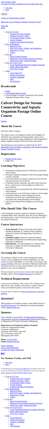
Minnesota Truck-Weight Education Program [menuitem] (26, 59)
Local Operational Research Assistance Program (27, 410)
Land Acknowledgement (10, 348)
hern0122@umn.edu (8, 305)
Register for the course (13, 159)
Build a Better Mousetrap (19, 412)
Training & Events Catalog (19, 381)
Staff (11, 424)
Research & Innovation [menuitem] (13, 63)
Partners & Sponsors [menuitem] (17, 75)
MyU (7, 10)
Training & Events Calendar (20, 379)
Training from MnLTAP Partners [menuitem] (22, 42)
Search (4, 14)
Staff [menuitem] (11, 79)
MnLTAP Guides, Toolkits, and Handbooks (25, 393)
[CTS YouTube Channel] (4, 354)
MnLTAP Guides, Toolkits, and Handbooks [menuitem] (25, 48)
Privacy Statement (6, 373)
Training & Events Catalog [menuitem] (19, 36)
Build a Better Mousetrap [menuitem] (19, 67)
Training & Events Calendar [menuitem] (20, 34)
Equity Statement (7, 346)
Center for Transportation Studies (13, 18)
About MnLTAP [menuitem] (16, 73)
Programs (8, 399)
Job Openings (15, 426)
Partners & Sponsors (17, 420)
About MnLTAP (16, 418)
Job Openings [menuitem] (15, 81)
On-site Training (16, 385)
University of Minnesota (22, 368)
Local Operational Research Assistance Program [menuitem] (27, 65)
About (7, 416)
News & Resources (12, 389)
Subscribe (4, 26)
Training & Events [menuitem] (12, 32)
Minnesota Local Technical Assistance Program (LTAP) (21, 22)
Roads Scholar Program (18, 401)
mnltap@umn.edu (25, 274)
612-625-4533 (12, 339)
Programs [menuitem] (8, 55)
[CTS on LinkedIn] (2, 354)
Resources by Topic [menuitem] (17, 50)
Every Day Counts (16, 414)
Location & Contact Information (12, 350)
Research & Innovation (13, 407)
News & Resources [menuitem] (12, 44)
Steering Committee (17, 422)
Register (4, 121)
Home (7, 91)
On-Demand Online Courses (15, 93)
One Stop (8, 8)
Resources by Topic (17, 395)
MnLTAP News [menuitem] (16, 46)
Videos (12, 397)
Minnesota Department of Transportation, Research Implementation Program (23, 318)
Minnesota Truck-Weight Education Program (26, 403)
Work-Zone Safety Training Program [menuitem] (23, 61)
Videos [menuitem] (12, 52)
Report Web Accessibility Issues (22, 373)
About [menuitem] (7, 71)
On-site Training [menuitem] (16, 40)
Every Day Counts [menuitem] (16, 69)
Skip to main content (8, 2)
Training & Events (12, 377)
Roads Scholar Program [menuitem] (18, 57)
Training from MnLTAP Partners (22, 387)
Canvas (3, 264)
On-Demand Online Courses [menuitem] (20, 38)
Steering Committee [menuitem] (17, 77)
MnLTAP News (16, 391)
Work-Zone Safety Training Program (23, 405)
